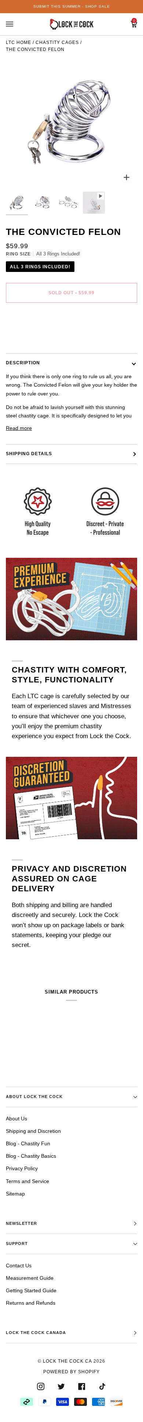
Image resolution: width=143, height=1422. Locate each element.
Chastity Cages (57, 42)
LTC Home (18, 42)
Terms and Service (27, 1181)
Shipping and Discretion (33, 1131)
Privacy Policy (22, 1168)
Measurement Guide (30, 1278)
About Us (16, 1118)
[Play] (71, 122)
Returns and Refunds (30, 1303)
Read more (19, 428)
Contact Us (19, 1265)
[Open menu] (17, 24)
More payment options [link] (32, 337)
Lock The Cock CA (67, 1361)
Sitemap (15, 1194)
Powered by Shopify (71, 1371)
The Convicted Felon (35, 49)
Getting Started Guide (31, 1290)
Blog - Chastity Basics (31, 1156)
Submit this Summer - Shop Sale (71, 6)
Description (23, 362)
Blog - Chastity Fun (28, 1143)
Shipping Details (29, 453)
